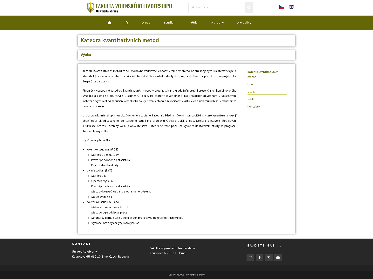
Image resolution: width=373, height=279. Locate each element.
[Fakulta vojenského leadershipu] (133, 23)
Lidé (250, 84)
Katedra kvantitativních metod (263, 75)
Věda (251, 99)
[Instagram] (250, 258)
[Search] (249, 7)
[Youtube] (278, 258)
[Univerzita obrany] (116, 23)
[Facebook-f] (259, 258)
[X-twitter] (269, 258)
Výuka (251, 91)
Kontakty (254, 106)
